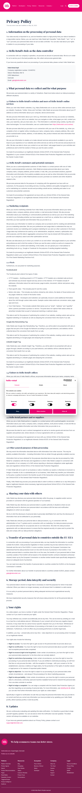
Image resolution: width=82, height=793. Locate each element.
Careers (52, 768)
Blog (19, 764)
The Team (53, 766)
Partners (34, 6)
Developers (22, 6)
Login (61, 6)
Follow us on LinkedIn (8, 754)
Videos (19, 770)
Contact (52, 775)
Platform (14, 6)
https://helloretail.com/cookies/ (63, 124)
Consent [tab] (17, 385)
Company (49, 6)
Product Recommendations (8, 770)
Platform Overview (6, 764)
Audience (3, 784)
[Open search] (65, 5)
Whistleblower (70, 772)
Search (3, 768)
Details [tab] (41, 385)
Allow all (64, 411)
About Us (52, 764)
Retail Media (4, 775)
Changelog (20, 766)
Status (35, 768)
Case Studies (21, 768)
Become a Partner (38, 766)
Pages (2, 772)
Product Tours (21, 775)
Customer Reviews (22, 772)
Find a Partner (37, 764)
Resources (41, 6)
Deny (17, 411)
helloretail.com (5, 751)
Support (52, 772)
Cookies (69, 768)
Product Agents (5, 766)
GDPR (68, 770)
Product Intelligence (6, 781)
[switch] (32, 404)
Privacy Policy (70, 766)
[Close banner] (75, 380)
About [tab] (65, 385)
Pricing (29, 6)
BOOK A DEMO (73, 6)
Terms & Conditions (72, 764)
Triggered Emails (5, 779)
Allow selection (41, 411)
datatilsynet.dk (65, 688)
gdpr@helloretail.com (19, 80)
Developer (36, 770)
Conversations (21, 777)
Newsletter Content (6, 777)
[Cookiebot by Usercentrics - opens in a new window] (65, 380)
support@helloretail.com (14, 723)
